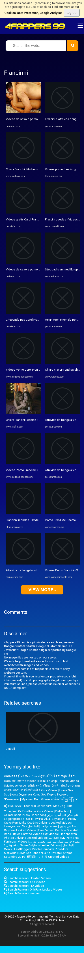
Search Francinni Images (23, 893)
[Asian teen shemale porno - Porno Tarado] (62, 313)
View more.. (42, 589)
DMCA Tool (57, 920)
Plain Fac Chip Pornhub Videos (58, 781)
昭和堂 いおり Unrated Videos (48, 857)
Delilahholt (62, 811)
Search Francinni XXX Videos (26, 882)
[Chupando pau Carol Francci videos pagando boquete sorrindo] (23, 313)
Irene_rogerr (12, 826)
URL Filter (41, 920)
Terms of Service (60, 916)
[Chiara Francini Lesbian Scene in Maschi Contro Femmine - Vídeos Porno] (23, 413)
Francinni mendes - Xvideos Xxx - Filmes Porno (36, 520)
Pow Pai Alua (41, 819)
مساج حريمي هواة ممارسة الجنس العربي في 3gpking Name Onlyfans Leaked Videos (42, 843)
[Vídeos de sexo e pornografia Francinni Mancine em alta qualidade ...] (23, 112)
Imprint (43, 916)
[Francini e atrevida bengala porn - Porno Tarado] (62, 112)
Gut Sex (54, 838)
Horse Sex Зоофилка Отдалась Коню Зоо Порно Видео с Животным (38, 794)
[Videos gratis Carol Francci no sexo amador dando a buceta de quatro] (23, 212)
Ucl (28, 819)
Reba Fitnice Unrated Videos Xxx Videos (31, 834)
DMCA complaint (15, 688)
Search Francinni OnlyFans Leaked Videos (34, 889)
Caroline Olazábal (66, 830)
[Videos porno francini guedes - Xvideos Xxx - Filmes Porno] (62, 162)
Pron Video (45, 830)
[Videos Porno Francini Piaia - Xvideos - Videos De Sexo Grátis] (23, 463)
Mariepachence (15, 785)
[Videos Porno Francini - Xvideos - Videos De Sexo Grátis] (62, 563)
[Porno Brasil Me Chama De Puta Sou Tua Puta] (62, 513)
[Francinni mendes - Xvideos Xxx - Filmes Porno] (23, 513)
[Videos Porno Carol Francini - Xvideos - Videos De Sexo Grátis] (23, 363)
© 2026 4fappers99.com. (21, 916)
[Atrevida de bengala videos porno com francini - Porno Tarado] (23, 563)
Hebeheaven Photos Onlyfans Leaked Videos (40, 836)
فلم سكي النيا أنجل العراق (62, 815)
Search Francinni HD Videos (25, 886)
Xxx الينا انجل (30, 826)
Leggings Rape (14, 819)
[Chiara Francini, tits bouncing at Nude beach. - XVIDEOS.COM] (23, 162)
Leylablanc (59, 819)
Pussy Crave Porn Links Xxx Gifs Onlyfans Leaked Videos (40, 820)
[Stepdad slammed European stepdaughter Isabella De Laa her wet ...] (62, 263)
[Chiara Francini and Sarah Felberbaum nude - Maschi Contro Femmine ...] (62, 363)
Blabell (10, 749)
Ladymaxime (49, 826)
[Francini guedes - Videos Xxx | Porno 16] (62, 212)
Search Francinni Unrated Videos (29, 878)
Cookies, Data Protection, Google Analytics (33, 13)
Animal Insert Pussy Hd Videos (24, 815)
